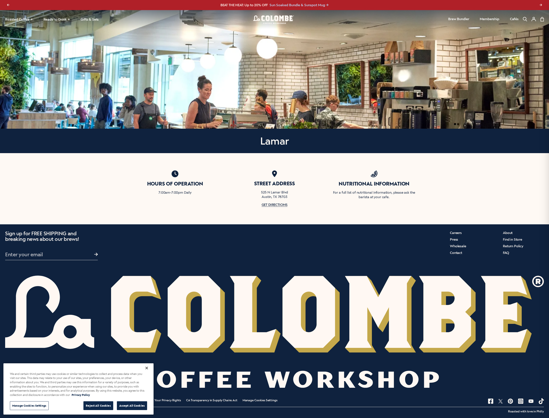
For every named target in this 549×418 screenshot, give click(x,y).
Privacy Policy (81, 395)
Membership (489, 19)
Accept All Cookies (132, 405)
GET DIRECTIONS (275, 205)
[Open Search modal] (525, 19)
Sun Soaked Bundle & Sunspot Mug (297, 5)
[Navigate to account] (533, 19)
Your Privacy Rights (167, 400)
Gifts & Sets (90, 19)
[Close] (146, 368)
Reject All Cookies (98, 405)
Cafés (514, 19)
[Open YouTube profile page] (531, 401)
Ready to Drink (55, 19)
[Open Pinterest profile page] (510, 401)
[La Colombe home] (274, 20)
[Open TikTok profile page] (541, 401)
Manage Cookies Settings (260, 400)
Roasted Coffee (17, 19)
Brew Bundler (458, 19)
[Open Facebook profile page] (490, 401)
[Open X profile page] (500, 401)
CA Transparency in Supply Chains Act (211, 400)
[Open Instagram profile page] (520, 401)
